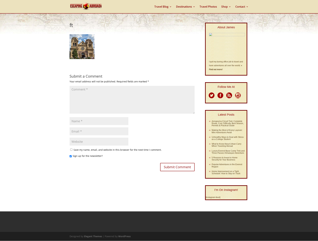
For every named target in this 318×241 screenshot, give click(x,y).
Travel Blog (161, 6)
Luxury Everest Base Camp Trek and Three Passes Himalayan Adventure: (228, 152)
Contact (240, 6)
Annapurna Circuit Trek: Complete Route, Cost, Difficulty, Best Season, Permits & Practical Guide (228, 123)
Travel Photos (208, 6)
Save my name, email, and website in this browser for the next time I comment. (118, 149)
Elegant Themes (93, 236)
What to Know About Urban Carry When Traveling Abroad (226, 145)
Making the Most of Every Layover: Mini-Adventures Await (227, 131)
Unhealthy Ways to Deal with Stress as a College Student (228, 138)
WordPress (124, 236)
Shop (224, 6)
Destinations (184, 6)
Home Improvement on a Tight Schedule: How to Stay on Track (226, 172)
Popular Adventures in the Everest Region (227, 165)
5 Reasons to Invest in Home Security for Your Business (225, 158)
